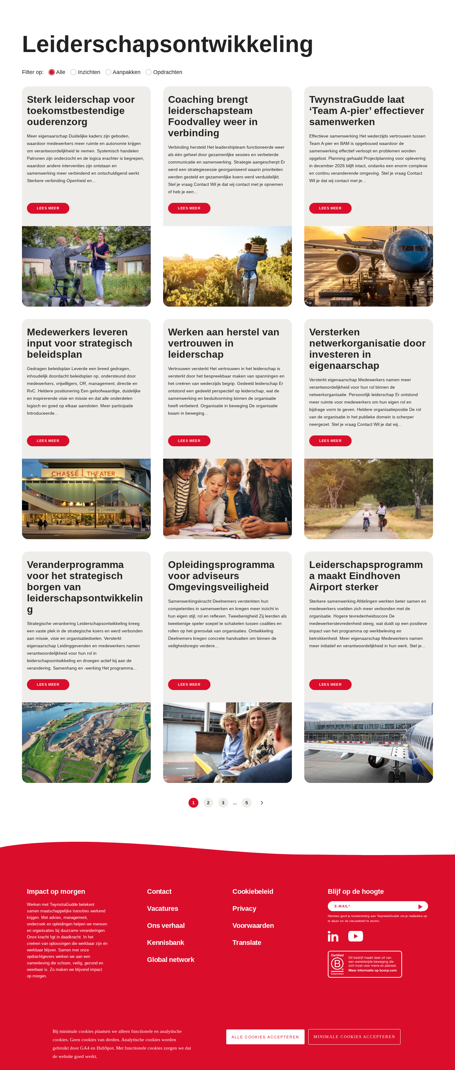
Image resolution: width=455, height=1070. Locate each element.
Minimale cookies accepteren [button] (354, 1036)
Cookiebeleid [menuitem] (252, 891)
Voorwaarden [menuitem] (253, 925)
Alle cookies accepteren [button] (265, 1036)
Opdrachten (167, 72)
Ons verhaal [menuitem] (166, 925)
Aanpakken (126, 72)
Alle (60, 72)
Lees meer (48, 208)
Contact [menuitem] (159, 891)
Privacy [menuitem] (244, 908)
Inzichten (88, 72)
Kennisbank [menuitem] (165, 942)
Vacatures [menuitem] (162, 908)
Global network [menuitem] (170, 959)
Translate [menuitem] (246, 942)
